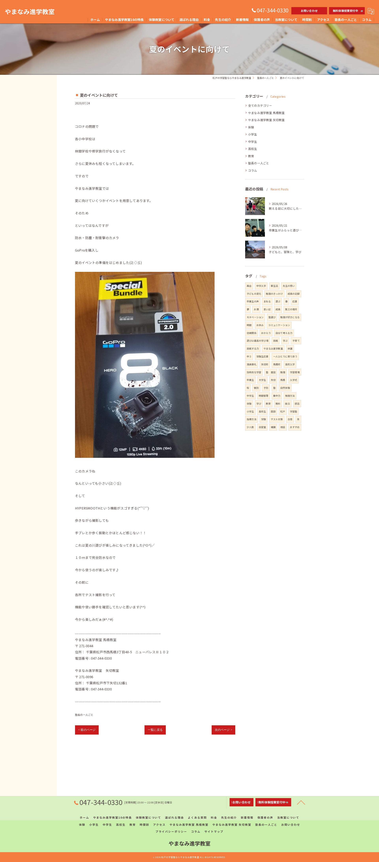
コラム (252, 170)
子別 (266, 387)
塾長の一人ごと (84, 715)
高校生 (252, 149)
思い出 (267, 309)
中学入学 (261, 285)
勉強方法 (290, 395)
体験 (251, 127)
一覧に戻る (155, 729)
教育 (251, 156)
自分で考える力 (284, 333)
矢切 (273, 379)
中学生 (252, 141)
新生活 (274, 285)
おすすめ (295, 427)
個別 (256, 387)
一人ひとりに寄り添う (285, 356)
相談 (282, 427)
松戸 (282, 411)
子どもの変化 (254, 293)
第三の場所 (291, 309)
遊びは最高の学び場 (257, 340)
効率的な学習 (254, 372)
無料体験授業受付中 (345, 11)
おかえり (266, 333)
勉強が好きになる (290, 317)
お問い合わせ (309, 11)
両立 (287, 403)
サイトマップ (214, 831)
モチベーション (255, 317)
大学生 (262, 379)
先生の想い (289, 285)
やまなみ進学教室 (273, 348)
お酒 (256, 309)
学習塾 (293, 411)
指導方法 (251, 419)
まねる (267, 301)
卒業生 (250, 379)
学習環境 (295, 372)
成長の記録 (294, 293)
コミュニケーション (279, 325)
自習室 (262, 427)
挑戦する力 (253, 348)
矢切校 (264, 364)
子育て (296, 340)
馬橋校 (276, 364)
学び (258, 403)
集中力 (276, 395)
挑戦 (275, 340)
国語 (273, 411)
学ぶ (285, 340)
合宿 (290, 419)
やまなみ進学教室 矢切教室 (266, 120)
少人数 (250, 427)
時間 (249, 325)
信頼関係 (251, 333)
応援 (294, 301)
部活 (297, 403)
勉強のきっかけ (274, 293)
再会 (249, 285)
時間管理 (263, 395)
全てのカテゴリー (260, 105)
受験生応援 (262, 356)
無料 (278, 403)
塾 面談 (271, 372)
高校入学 (290, 364)
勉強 (282, 372)
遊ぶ (278, 301)
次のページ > (223, 729)
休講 (290, 348)
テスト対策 (277, 419)
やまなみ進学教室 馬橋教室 (266, 113)
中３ (249, 356)
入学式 (293, 379)
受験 (263, 419)
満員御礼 (251, 364)
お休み (260, 325)
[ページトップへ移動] (301, 802)
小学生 (252, 134)
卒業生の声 (253, 301)
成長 (278, 309)
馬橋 (282, 379)
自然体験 (285, 387)
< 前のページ (87, 729)
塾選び (272, 317)
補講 (273, 427)
